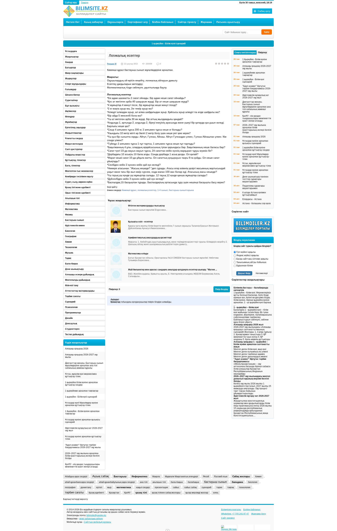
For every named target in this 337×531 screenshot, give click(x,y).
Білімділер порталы (231, 509)
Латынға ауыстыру (228, 22)
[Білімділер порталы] (254, 231)
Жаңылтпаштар (73, 133)
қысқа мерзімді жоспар (197, 492)
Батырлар (70, 67)
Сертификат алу (138, 22)
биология (252, 482)
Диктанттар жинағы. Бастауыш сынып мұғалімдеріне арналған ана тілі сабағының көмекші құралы (84, 365)
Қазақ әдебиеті (96, 492)
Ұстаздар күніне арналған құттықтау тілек (83, 437)
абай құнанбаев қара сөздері (79, 482)
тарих (219, 487)
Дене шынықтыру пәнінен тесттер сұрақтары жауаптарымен (255, 179)
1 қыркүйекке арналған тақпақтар (81, 391)
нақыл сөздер (143, 487)
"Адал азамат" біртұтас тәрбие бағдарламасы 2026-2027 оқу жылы (83, 446)
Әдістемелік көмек (75, 225)
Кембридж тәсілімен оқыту (79, 176)
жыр (109, 487)
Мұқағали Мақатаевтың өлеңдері (181, 476)
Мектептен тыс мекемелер (79, 171)
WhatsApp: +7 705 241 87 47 (235, 514)
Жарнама (206, 22)
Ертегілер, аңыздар (75, 127)
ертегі (99, 487)
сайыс (176, 487)
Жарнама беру (258, 514)
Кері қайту (112, 187)
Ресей (206, 476)
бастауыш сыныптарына (181, 190)
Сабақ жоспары (241, 476)
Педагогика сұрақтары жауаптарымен (253, 187)
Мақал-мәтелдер (74, 144)
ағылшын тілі (159, 482)
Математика (71, 209)
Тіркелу (84, 2)
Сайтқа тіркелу (187, 22)
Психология (71, 307)
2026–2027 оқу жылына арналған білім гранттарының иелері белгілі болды (82, 456)
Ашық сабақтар (93, 22)
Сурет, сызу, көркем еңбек (78, 182)
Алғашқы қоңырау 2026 (76, 348)
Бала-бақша (71, 263)
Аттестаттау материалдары (79, 291)
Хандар (69, 62)
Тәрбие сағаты (72, 296)
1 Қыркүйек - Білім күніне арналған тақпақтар (82, 412)
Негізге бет (73, 22)
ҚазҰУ (127, 492)
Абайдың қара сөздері (76, 476)
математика (124, 487)
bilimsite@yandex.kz (96, 515)
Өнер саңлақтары (74, 73)
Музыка (69, 253)
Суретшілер (71, 100)
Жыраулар (70, 78)
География (70, 236)
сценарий (206, 487)
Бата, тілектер (72, 165)
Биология (70, 231)
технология (244, 487)
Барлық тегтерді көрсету (75, 499)
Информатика (72, 204)
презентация (161, 487)
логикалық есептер (146, 190)
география (70, 487)
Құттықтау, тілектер (75, 160)
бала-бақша (177, 482)
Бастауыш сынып (74, 220)
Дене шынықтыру (74, 269)
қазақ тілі (141, 492)
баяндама (237, 482)
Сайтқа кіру (71, 2)
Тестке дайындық (74, 334)
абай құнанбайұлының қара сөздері (117, 482)
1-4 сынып (162, 190)
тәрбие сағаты (74, 492)
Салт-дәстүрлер (73, 149)
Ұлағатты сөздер (74, 138)
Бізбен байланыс (162, 22)
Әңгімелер (70, 111)
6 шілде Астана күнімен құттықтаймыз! (254, 193)
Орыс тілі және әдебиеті (77, 193)
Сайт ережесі (228, 518)
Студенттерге (72, 329)
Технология (71, 247)
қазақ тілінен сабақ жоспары (166, 492)
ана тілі (143, 482)
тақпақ (230, 487)
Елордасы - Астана (252, 199)
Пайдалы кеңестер (75, 155)
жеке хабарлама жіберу (91, 518)
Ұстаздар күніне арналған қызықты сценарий (82, 420)
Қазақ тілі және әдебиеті (77, 187)
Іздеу (266, 32)
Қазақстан (114, 492)
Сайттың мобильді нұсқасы (97, 522)
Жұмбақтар (71, 122)
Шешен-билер (72, 95)
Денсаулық (71, 323)
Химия (68, 242)
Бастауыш (120, 476)
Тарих (68, 258)
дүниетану (86, 487)
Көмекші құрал (129, 190)
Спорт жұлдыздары (75, 84)
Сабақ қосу (264, 11)
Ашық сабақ (100, 476)
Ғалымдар (70, 89)
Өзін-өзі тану (71, 285)
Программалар (73, 312)
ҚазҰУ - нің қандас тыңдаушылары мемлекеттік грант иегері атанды (82, 465)
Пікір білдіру (221, 289)
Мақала (156, 476)
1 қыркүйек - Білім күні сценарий (169, 43)
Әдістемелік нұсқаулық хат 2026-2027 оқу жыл (84, 429)
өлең (215, 492)
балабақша (193, 482)
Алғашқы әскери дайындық (79, 274)
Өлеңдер (69, 116)
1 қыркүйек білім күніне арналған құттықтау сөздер (81, 383)
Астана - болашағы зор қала (256, 203)
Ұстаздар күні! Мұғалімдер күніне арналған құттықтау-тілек (81, 404)
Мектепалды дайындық (77, 280)
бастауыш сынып (215, 481)
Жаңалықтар (71, 57)
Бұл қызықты (72, 106)
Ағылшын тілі (72, 198)
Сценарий (70, 302)
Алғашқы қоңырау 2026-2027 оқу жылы (81, 355)
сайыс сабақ (190, 487)
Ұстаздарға (71, 51)
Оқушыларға (115, 22)
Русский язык (220, 476)
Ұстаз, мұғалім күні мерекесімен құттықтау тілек (81, 375)
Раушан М (111, 64)
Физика (69, 214)
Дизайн (69, 318)
